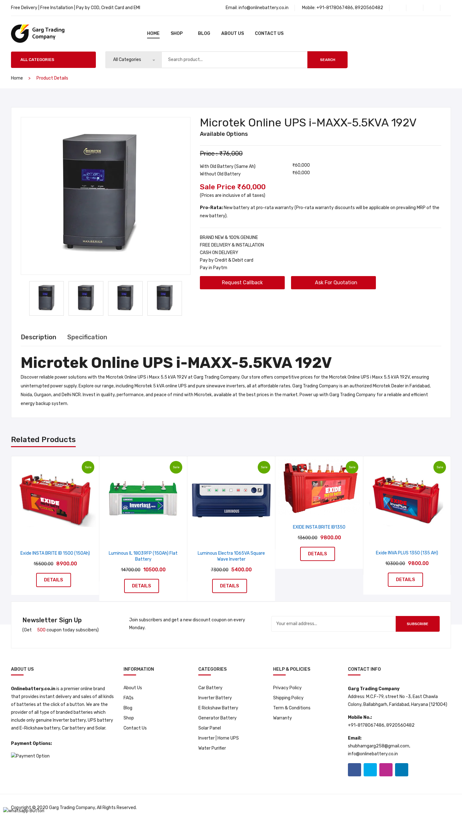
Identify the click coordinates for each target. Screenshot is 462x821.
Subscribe (417, 624)
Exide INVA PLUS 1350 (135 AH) (407, 553)
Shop (129, 718)
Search (327, 60)
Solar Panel (209, 728)
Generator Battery (217, 718)
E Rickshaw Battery (218, 708)
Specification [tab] (87, 337)
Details (53, 580)
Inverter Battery (215, 698)
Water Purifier (212, 748)
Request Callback (242, 283)
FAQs (129, 698)
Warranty (282, 718)
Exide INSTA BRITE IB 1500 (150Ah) (55, 553)
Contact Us (269, 33)
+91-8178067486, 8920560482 (349, 7)
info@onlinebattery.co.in (264, 7)
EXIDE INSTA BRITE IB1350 (319, 527)
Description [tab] (38, 337)
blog (204, 33)
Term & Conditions (292, 708)
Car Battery (210, 688)
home (153, 33)
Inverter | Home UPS (218, 738)
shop (177, 33)
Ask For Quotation (335, 283)
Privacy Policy (287, 688)
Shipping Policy (288, 698)
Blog (128, 708)
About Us (232, 33)
